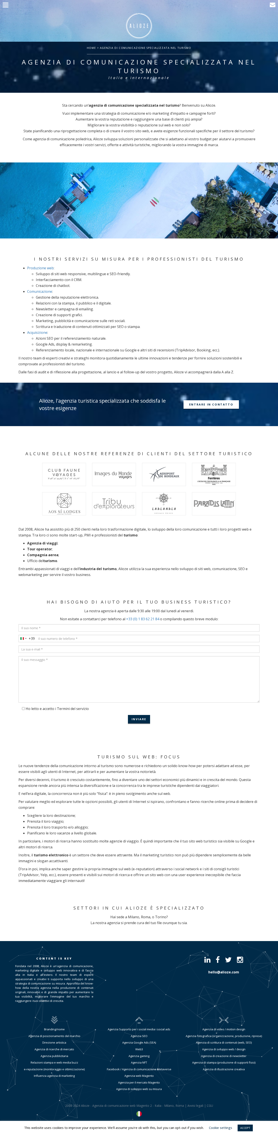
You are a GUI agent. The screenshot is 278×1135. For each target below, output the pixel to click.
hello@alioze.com (223, 972)
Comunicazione (39, 291)
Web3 (139, 1049)
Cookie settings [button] (220, 1127)
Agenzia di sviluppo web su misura (139, 1089)
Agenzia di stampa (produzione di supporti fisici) (223, 1062)
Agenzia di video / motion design (223, 1029)
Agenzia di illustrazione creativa (224, 1069)
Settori (86, 908)
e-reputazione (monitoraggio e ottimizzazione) (54, 1069)
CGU (210, 1106)
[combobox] (27, 638)
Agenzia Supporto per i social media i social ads (139, 1029)
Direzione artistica (54, 1042)
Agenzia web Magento (139, 1076)
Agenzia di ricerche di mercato (54, 1049)
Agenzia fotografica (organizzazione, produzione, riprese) (224, 1036)
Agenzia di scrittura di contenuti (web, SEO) (224, 1042)
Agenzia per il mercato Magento (139, 1082)
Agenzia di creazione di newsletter (224, 1056)
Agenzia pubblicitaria (54, 1056)
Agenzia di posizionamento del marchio (54, 1036)
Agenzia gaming (139, 1056)
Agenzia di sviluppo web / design (223, 1049)
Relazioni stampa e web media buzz (54, 1062)
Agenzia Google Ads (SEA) (139, 1042)
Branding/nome (54, 1029)
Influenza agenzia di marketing (54, 1076)
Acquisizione (37, 332)
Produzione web (40, 268)
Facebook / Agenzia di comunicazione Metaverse (139, 1069)
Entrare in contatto (211, 404)
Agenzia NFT (139, 1062)
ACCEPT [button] (245, 1128)
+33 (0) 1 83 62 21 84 (142, 619)
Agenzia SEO (139, 1036)
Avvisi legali (195, 1106)
